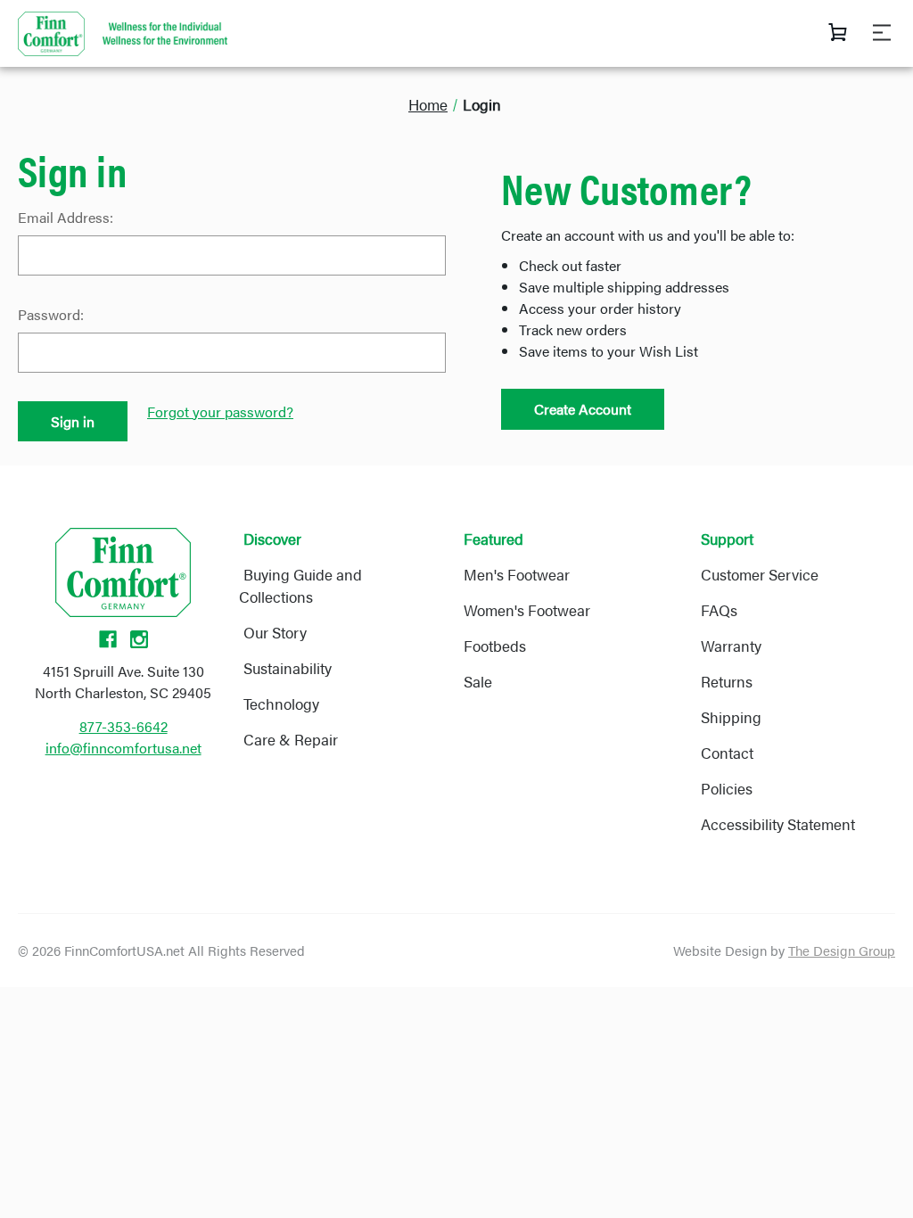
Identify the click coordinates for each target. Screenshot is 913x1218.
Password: (51, 314)
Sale (478, 681)
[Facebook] (108, 639)
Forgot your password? (220, 411)
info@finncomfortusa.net (123, 747)
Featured (493, 538)
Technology (281, 703)
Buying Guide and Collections (300, 585)
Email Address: (65, 217)
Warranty (731, 645)
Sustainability (287, 668)
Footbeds (495, 645)
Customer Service (759, 574)
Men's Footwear (517, 574)
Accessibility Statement (778, 824)
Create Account (582, 409)
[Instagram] (139, 639)
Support (727, 538)
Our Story (275, 632)
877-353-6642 (123, 726)
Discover (272, 538)
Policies (727, 788)
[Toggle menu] (888, 32)
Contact (727, 752)
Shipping (731, 717)
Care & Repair (290, 739)
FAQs (719, 610)
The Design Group (841, 950)
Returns (727, 681)
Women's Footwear (527, 610)
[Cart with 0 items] (838, 35)
